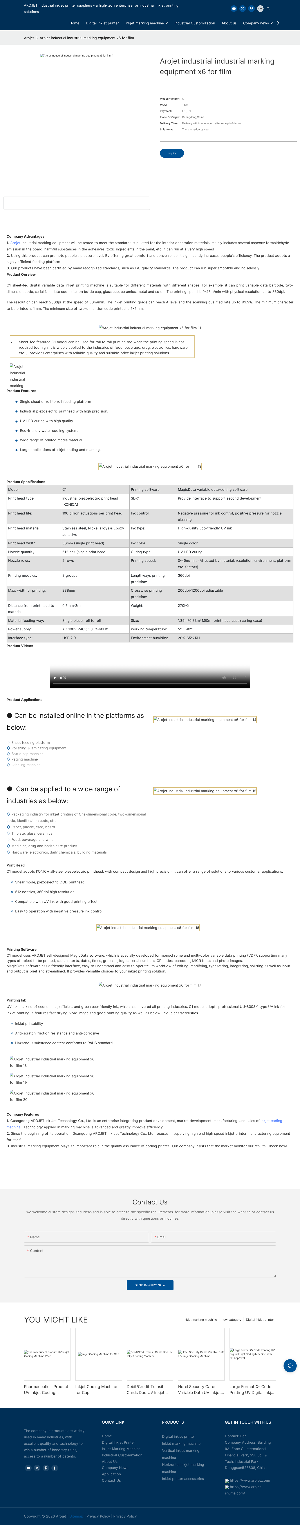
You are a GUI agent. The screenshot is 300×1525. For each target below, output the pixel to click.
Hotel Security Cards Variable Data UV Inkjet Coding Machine (199, 1389)
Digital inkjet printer (260, 1319)
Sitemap (76, 1516)
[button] (278, 23)
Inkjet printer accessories (183, 1478)
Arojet (29, 38)
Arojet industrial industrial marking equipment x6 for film (87, 38)
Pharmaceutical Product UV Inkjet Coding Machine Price (46, 1389)
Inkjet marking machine (200, 1319)
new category (231, 1319)
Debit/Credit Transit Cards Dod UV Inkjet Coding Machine (145, 1389)
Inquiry (172, 153)
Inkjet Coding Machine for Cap (96, 1389)
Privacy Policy (98, 1516)
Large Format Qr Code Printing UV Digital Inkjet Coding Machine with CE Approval (252, 1389)
